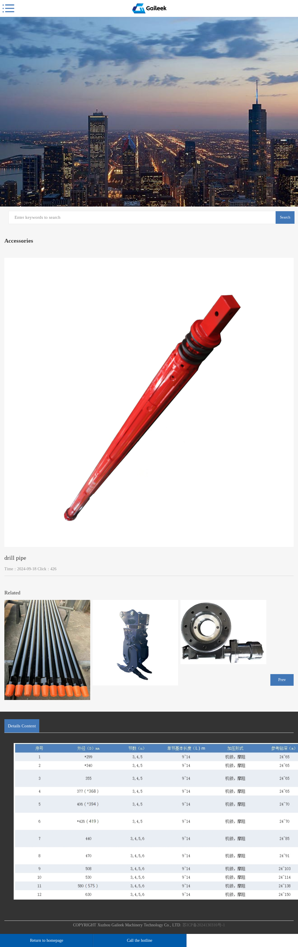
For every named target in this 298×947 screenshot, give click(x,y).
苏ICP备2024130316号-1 (203, 925)
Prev (282, 680)
